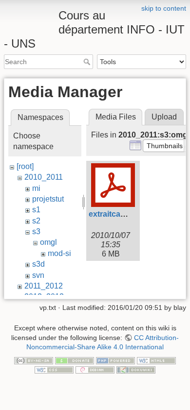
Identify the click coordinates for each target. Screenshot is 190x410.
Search (88, 61)
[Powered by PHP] (115, 360)
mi (36, 188)
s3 (36, 231)
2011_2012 (43, 286)
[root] (25, 166)
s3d (38, 264)
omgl (48, 242)
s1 (36, 209)
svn (38, 275)
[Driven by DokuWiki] (135, 370)
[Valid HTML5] (156, 360)
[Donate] (74, 360)
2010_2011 (43, 177)
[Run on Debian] (95, 370)
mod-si (59, 253)
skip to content (163, 8)
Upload (164, 117)
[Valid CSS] (54, 370)
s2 (36, 221)
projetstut (48, 199)
